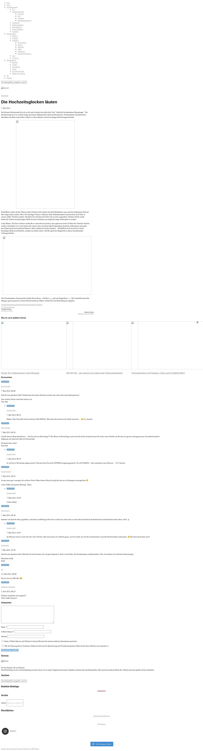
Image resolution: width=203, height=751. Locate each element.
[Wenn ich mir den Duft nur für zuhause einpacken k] (181, 738)
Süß (19, 16)
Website (4, 636)
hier (51, 298)
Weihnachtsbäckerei (24, 20)
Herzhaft (20, 14)
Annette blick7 (11, 410)
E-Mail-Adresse (7, 632)
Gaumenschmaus (18, 12)
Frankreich (21, 51)
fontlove (14, 36)
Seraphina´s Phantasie (8, 587)
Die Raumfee (5, 545)
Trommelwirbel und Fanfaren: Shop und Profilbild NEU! (158, 373)
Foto (13, 56)
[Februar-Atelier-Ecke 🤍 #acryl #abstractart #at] (21, 738)
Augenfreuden (11, 34)
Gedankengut (11, 60)
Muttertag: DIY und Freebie (85, 313)
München (21, 47)
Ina (2, 569)
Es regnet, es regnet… (7, 310)
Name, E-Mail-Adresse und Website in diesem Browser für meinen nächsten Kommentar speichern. (40, 641)
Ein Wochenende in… (25, 54)
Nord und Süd (5, 386)
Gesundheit (16, 67)
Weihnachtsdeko (17, 25)
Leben (14, 69)
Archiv (3, 703)
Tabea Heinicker (6, 471)
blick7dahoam (16, 27)
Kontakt (9, 78)
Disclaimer (101, 724)
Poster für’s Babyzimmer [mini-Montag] (20, 373)
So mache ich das (18, 71)
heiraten (26, 305)
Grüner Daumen (17, 29)
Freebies (15, 38)
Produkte (15, 31)
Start (8, 3)
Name (4, 627)
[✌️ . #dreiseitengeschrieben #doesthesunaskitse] (141, 738)
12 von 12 (15, 58)
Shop (8, 5)
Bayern (20, 45)
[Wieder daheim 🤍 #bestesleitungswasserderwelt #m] (101, 738)
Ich (8, 76)
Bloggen (15, 62)
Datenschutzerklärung (101, 716)
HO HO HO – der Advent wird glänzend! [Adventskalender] (94, 373)
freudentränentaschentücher (12, 305)
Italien (20, 49)
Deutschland (22, 42)
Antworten (5, 382)
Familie (14, 65)
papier (32, 305)
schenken (38, 305)
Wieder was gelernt (18, 73)
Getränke (21, 18)
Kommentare (7, 307)
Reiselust (15, 40)
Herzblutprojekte (12, 7)
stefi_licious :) (5, 510)
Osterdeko (15, 23)
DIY (13, 9)
